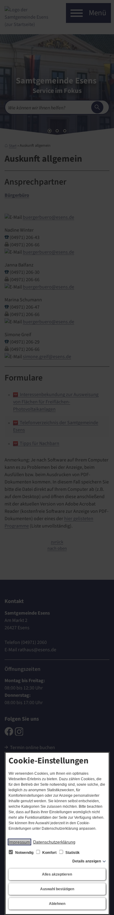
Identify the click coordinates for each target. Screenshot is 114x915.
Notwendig (24, 853)
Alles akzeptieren (57, 874)
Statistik (72, 853)
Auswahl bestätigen (57, 889)
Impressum (19, 842)
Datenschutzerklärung (54, 842)
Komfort (49, 853)
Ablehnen (57, 904)
